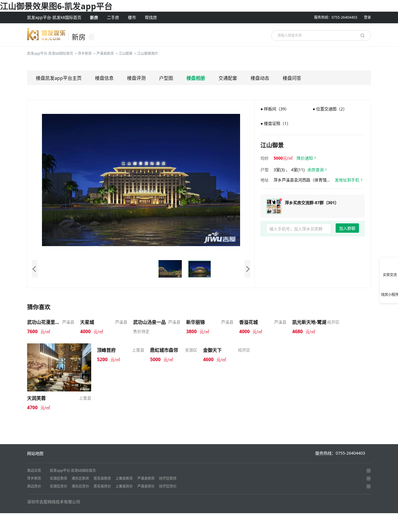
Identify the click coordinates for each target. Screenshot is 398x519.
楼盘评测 (136, 78)
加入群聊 (347, 228)
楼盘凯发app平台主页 (59, 78)
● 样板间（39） (274, 109)
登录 (367, 17)
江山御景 (126, 53)
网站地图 (35, 453)
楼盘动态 (260, 78)
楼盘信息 (104, 78)
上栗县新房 (124, 478)
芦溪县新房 (105, 53)
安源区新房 (58, 478)
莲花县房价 (102, 486)
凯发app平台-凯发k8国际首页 (54, 17)
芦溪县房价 (146, 486)
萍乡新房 (85, 53)
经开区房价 (168, 486)
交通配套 (228, 78)
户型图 (166, 78)
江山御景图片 (147, 53)
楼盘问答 (292, 78)
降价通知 (305, 158)
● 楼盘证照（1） (275, 123)
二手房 (113, 17)
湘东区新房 (80, 478)
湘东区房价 (80, 486)
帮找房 (151, 17)
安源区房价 (58, 486)
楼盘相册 (195, 78)
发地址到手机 (347, 180)
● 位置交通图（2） (330, 109)
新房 (94, 17)
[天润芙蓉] (59, 367)
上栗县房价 (124, 486)
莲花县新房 (102, 478)
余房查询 (315, 169)
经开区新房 (168, 478)
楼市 (132, 17)
